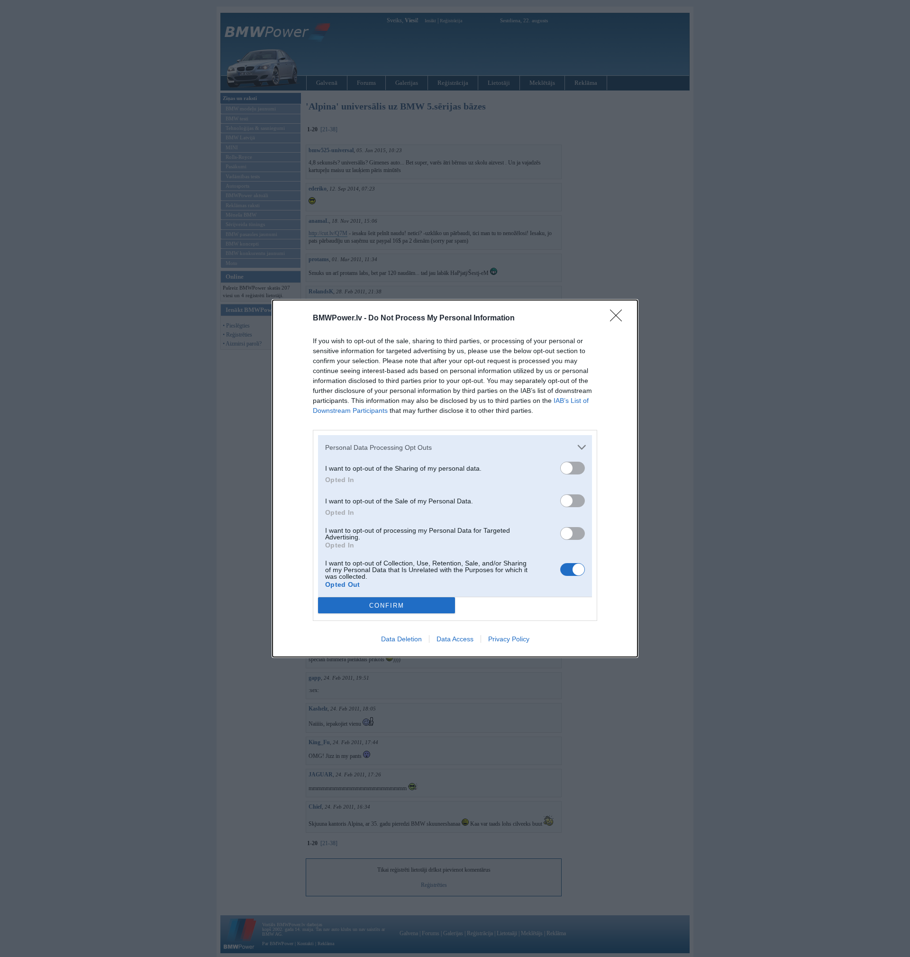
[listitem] (455, 447)
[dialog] (455, 478)
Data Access (455, 639)
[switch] (572, 468)
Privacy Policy (508, 639)
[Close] (619, 319)
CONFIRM (386, 605)
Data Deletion (401, 639)
